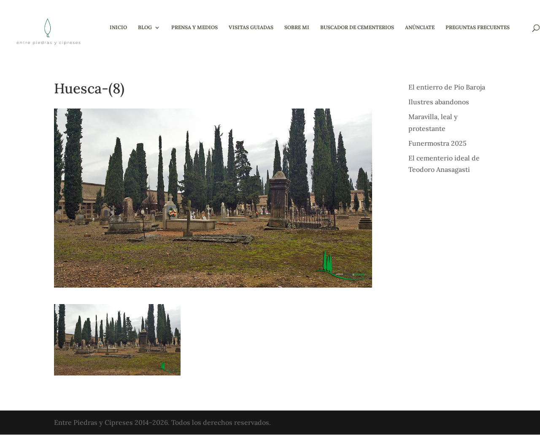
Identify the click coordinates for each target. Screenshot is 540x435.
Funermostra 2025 (437, 143)
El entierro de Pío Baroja (446, 87)
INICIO (118, 27)
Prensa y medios (194, 27)
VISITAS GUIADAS (251, 27)
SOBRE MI (296, 27)
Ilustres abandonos (438, 102)
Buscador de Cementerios (357, 27)
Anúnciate (420, 27)
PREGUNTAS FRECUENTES (478, 27)
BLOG (145, 27)
